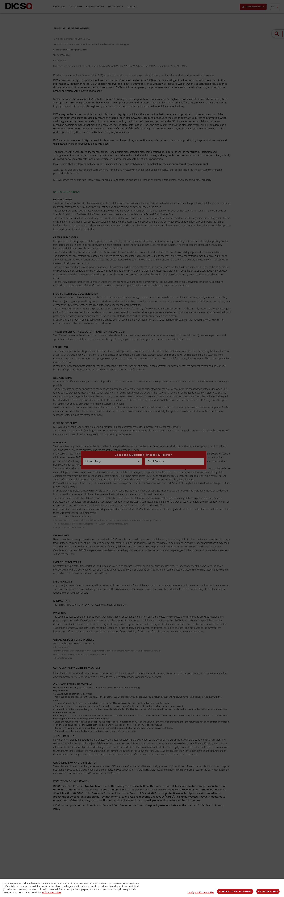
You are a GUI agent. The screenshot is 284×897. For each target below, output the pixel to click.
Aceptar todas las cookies (235, 891)
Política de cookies (51, 892)
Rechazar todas (268, 891)
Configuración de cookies (201, 892)
